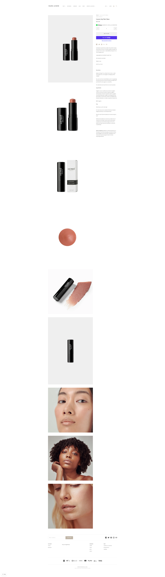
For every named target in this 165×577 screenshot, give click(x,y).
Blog (80, 6)
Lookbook (75, 6)
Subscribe (69, 537)
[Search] (116, 6)
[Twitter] (108, 538)
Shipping (105, 549)
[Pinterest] (111, 538)
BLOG (91, 549)
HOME (91, 545)
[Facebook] (106, 538)
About (84, 6)
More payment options (106, 40)
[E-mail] (116, 538)
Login (110, 6)
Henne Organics (99, 16)
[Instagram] (113, 538)
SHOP (91, 547)
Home (97, 15)
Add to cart (106, 33)
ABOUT (91, 551)
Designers (69, 6)
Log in (49, 545)
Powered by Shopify (87, 568)
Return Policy (106, 547)
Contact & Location (90, 6)
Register (49, 547)
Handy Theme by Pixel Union (79, 568)
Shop (64, 6)
